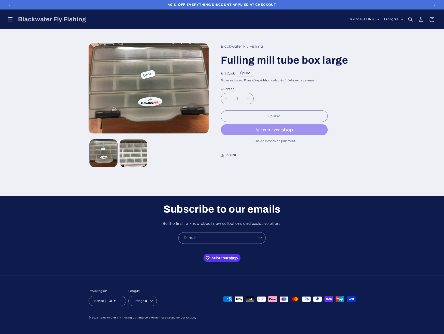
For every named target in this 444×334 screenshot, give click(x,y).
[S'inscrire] (260, 238)
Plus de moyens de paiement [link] (274, 141)
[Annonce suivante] (435, 4)
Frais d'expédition (257, 80)
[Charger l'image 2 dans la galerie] (133, 153)
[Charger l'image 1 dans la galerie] (103, 153)
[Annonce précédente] (9, 4)
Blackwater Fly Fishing (116, 317)
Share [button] (231, 155)
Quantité (227, 89)
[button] (10, 19)
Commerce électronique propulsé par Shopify (165, 317)
